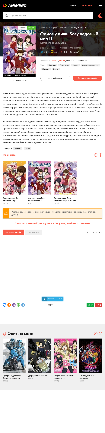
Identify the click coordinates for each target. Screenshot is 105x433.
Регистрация (87, 5)
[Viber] (14, 305)
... (31, 75)
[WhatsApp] (18, 305)
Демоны (17, 149)
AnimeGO (17, 5)
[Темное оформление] (100, 15)
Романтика (64, 65)
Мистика (45, 69)
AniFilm (62, 61)
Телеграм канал (55, 299)
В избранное (56, 78)
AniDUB (55, 61)
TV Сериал (53, 28)
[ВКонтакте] (4, 305)
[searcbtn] (6, 15)
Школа (75, 65)
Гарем (55, 69)
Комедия (52, 65)
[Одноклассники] (9, 305)
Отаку (27, 149)
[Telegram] (23, 305)
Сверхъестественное (90, 65)
